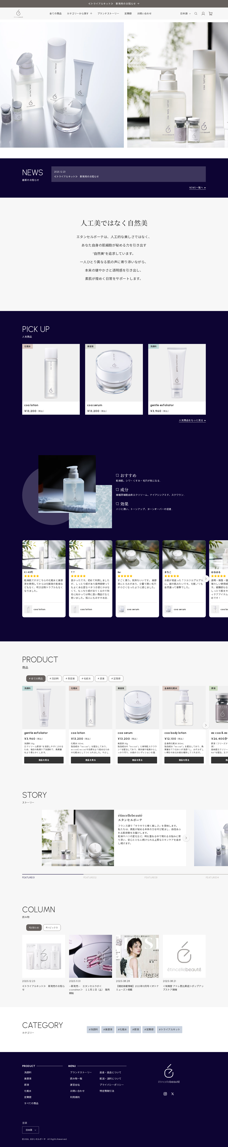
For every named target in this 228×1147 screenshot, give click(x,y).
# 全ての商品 (36, 678)
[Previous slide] (22, 579)
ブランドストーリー (81, 1072)
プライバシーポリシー (112, 1084)
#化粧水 (122, 1029)
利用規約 (75, 1097)
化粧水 (28, 1091)
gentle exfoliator (162, 405)
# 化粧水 (86, 678)
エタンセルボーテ (38, 1139)
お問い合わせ (77, 1091)
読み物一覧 (76, 1078)
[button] (79, 13)
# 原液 (101, 678)
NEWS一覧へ (196, 187)
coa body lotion (175, 733)
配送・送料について (111, 1078)
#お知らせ (34, 927)
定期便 (28, 1097)
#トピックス (52, 927)
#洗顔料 (93, 1029)
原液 (26, 1084)
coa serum (94, 405)
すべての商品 (31, 1103)
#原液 (135, 1029)
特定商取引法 (107, 1091)
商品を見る (44, 760)
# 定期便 (116, 678)
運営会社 (75, 1084)
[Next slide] (206, 579)
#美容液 (107, 1029)
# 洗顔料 (54, 678)
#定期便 (149, 1029)
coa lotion (31, 405)
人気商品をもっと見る (191, 420)
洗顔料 (28, 1072)
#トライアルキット (169, 1029)
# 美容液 (70, 678)
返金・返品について (111, 1072)
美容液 (28, 1078)
